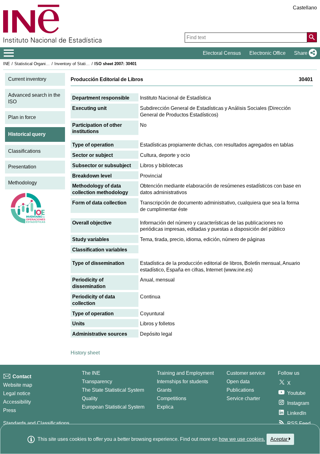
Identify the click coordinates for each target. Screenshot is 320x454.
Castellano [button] (305, 7)
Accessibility (17, 402)
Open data (238, 381)
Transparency (97, 381)
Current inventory (27, 79)
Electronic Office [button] (267, 53)
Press (9, 410)
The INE (91, 373)
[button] (304, 53)
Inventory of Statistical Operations (85, 63)
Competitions (171, 398)
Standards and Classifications (36, 423)
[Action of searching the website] (312, 37)
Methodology (22, 182)
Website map (17, 385)
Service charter (243, 398)
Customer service (246, 373)
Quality (90, 398)
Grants (164, 390)
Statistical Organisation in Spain (43, 63)
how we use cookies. (242, 439)
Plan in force (22, 117)
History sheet (85, 352)
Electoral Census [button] (222, 53)
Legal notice (16, 393)
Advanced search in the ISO (34, 98)
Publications (240, 390)
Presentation (22, 166)
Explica (165, 407)
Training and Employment (185, 373)
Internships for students (182, 381)
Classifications (24, 151)
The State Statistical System (113, 390)
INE (6, 63)
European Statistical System (113, 407)
